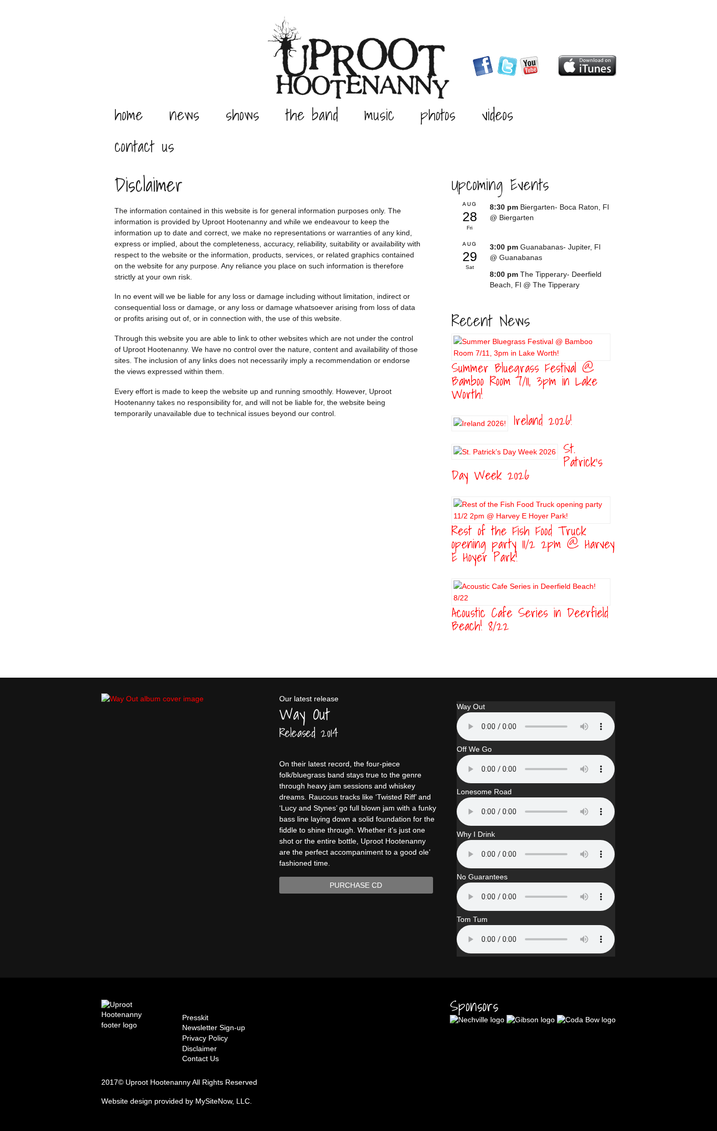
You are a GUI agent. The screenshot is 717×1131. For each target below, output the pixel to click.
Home (128, 114)
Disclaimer (199, 1048)
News (184, 114)
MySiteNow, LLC (222, 1101)
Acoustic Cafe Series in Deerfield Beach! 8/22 (529, 619)
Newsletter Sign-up (213, 1027)
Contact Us (144, 146)
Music (379, 114)
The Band (312, 114)
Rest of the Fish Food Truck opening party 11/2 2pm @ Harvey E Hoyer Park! (533, 544)
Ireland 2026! (542, 420)
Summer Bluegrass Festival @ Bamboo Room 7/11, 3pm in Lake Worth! (524, 381)
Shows (242, 114)
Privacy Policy (205, 1038)
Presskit (195, 1017)
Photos (438, 114)
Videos (497, 114)
